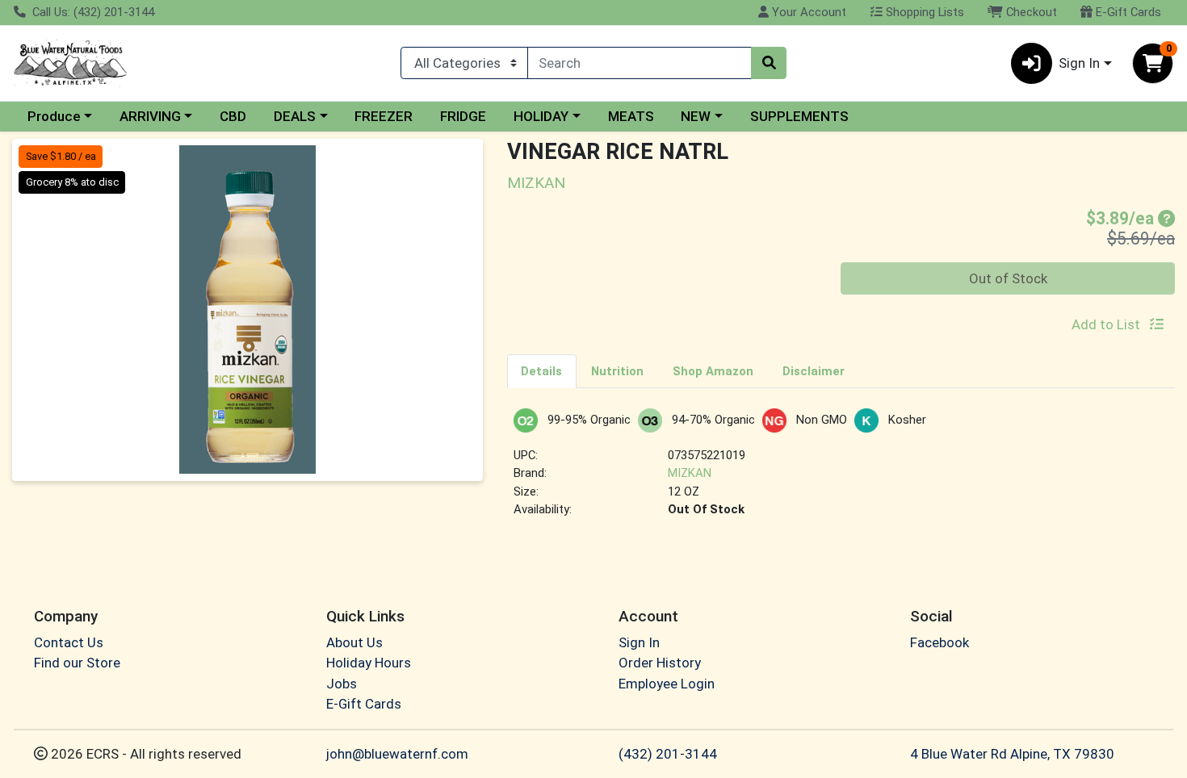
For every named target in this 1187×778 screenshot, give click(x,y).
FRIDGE (463, 116)
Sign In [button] (1079, 63)
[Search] (768, 63)
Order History (660, 663)
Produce (54, 116)
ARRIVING (150, 116)
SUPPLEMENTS (799, 116)
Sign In (639, 642)
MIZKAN (689, 473)
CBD (233, 116)
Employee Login (667, 684)
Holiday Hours (368, 663)
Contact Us (68, 642)
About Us (354, 642)
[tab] (542, 370)
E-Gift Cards (1127, 12)
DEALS (295, 116)
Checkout (1030, 12)
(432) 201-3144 (668, 754)
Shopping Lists (923, 12)
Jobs (341, 684)
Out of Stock (1008, 278)
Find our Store (77, 663)
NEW (696, 116)
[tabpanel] (841, 470)
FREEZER (383, 116)
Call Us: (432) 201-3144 (91, 12)
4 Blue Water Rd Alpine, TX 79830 (1012, 754)
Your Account (807, 12)
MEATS (631, 116)
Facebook (939, 642)
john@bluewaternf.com (397, 754)
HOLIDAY (541, 116)
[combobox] (639, 63)
